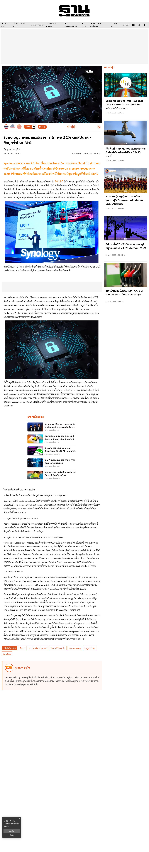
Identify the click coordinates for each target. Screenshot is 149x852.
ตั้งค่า (12, 836)
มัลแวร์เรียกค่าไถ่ (58, 648)
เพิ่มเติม (6, 826)
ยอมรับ (11, 831)
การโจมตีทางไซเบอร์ (38, 648)
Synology (7, 653)
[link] (125, 95)
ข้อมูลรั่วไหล (89, 648)
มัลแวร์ (22, 648)
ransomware (75, 648)
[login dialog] (144, 25)
